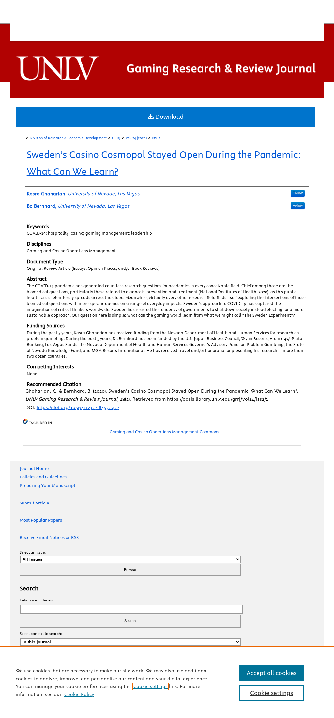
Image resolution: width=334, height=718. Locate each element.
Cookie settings (150, 686)
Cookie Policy (79, 694)
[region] (167, 682)
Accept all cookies (271, 673)
